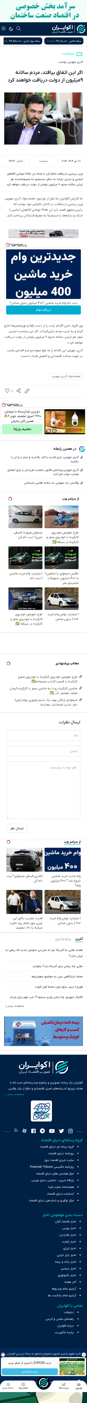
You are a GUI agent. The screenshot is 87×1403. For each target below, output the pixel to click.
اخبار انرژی (69, 1248)
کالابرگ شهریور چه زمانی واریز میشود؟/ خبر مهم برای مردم (46, 997)
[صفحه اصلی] (43, 1382)
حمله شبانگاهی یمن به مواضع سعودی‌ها (57, 977)
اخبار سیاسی (68, 1269)
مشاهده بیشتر (15, 1006)
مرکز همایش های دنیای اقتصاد (55, 1174)
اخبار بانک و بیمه (65, 1262)
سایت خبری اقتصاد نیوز (59, 1160)
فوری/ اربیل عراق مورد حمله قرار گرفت (59, 987)
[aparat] (24, 1131)
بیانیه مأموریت (64, 1333)
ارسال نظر (17, 828)
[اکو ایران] (68, 29)
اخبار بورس (69, 1228)
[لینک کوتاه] (27, 391)
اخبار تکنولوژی (67, 1275)
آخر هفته (70, 1282)
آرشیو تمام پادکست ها (62, 1296)
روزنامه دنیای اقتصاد (61, 1154)
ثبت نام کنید (30, 1372)
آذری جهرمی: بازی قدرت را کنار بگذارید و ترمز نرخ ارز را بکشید (45, 459)
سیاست (68, 53)
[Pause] (48, 430)
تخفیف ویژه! (22, 429)
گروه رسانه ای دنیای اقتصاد (57, 1147)
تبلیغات (69, 1312)
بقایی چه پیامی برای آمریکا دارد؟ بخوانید (58, 966)
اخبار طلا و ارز (67, 1235)
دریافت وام (43, 310)
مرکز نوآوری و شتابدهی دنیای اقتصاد (51, 1201)
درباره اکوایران (65, 1326)
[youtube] (52, 1131)
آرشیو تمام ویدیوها (64, 1289)
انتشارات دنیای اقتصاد (60, 1194)
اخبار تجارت (69, 1242)
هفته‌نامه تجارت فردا (61, 1187)
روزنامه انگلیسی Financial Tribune (52, 1167)
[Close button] (84, 1355)
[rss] (16, 1131)
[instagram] (70, 1131)
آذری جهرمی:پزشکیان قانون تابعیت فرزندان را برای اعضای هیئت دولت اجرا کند (43, 472)
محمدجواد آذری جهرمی (66, 376)
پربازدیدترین (63, 939)
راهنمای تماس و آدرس (60, 1319)
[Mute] (54, 430)
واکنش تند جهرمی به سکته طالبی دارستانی (51, 483)
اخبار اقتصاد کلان (65, 1222)
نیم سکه (29, 41)
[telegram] (42, 1131)
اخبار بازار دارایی (66, 1255)
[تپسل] (8, 245)
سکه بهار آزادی (73, 41)
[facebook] (33, 1131)
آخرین (79, 939)
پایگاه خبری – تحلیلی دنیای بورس (52, 1180)
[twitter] (61, 1131)
